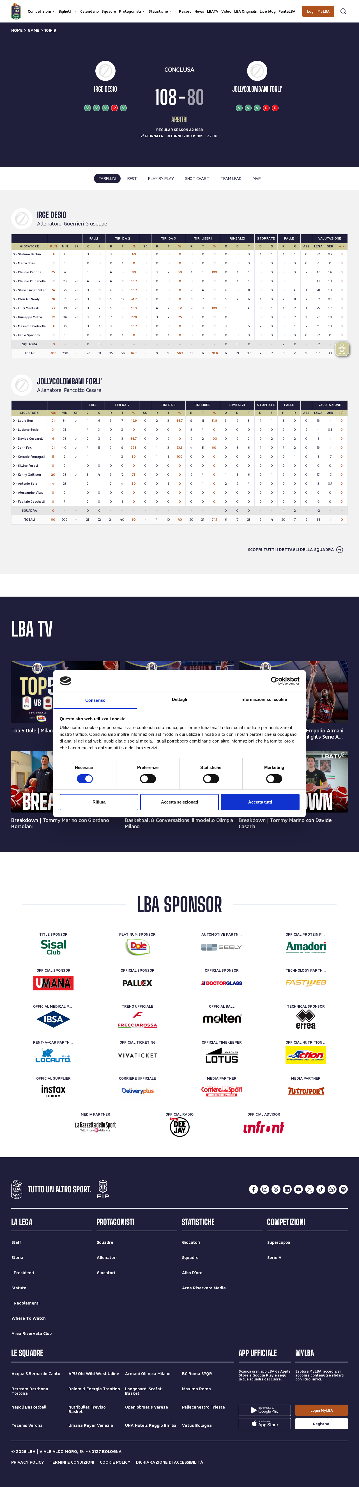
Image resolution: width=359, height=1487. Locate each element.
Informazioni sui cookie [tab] (263, 699)
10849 (50, 30)
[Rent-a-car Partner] (53, 1055)
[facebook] (253, 1189)
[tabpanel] (179, 382)
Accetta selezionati (179, 802)
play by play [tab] (161, 178)
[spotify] (343, 1189)
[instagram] (264, 1189)
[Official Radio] (179, 1127)
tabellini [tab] (107, 178)
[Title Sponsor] (53, 947)
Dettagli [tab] (179, 699)
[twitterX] (309, 1189)
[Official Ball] (221, 1019)
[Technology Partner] (306, 983)
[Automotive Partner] (221, 947)
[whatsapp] (332, 1189)
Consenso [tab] (95, 700)
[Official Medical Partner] (53, 1019)
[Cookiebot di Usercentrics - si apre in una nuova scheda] (275, 681)
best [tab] (132, 178)
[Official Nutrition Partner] (306, 1055)
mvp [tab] (257, 178)
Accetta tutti (260, 802)
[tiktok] (320, 1189)
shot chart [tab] (197, 178)
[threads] (275, 1189)
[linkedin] (287, 1189)
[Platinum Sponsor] (137, 947)
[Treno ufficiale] (137, 1019)
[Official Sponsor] (53, 983)
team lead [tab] (230, 178)
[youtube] (298, 1189)
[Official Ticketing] (137, 1055)
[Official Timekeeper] (221, 1055)
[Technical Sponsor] (306, 1019)
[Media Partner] (221, 1091)
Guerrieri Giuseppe (85, 224)
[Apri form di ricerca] (343, 11)
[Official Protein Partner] (306, 947)
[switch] (148, 778)
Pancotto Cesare (82, 390)
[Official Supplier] (53, 1091)
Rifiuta (99, 802)
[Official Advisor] (263, 1127)
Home (17, 30)
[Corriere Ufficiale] (137, 1091)
